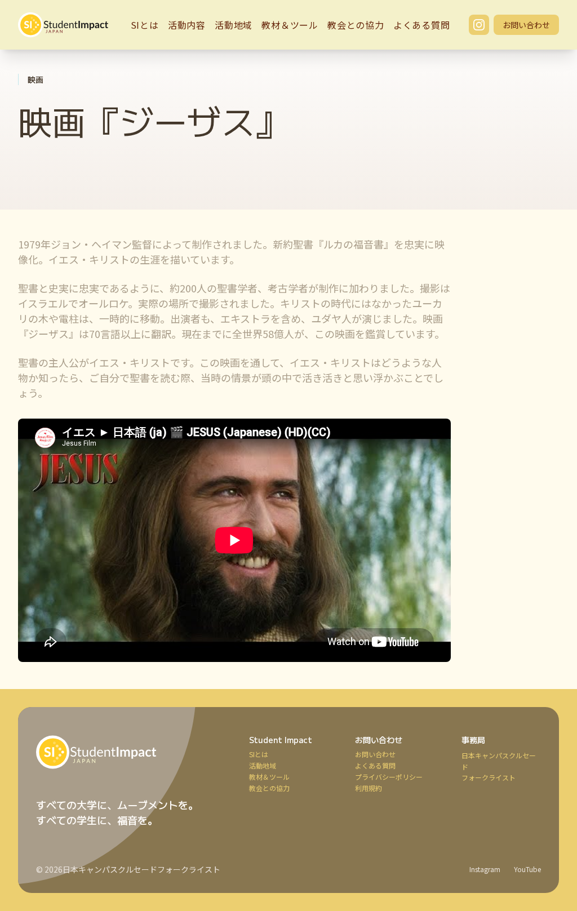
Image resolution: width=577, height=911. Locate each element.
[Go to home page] (129, 752)
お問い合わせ (526, 24)
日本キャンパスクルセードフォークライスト (141, 869)
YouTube (527, 869)
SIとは (145, 25)
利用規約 (368, 788)
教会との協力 (355, 25)
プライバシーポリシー (389, 776)
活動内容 (187, 25)
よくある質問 (421, 25)
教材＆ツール (289, 25)
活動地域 (233, 25)
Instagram (484, 869)
